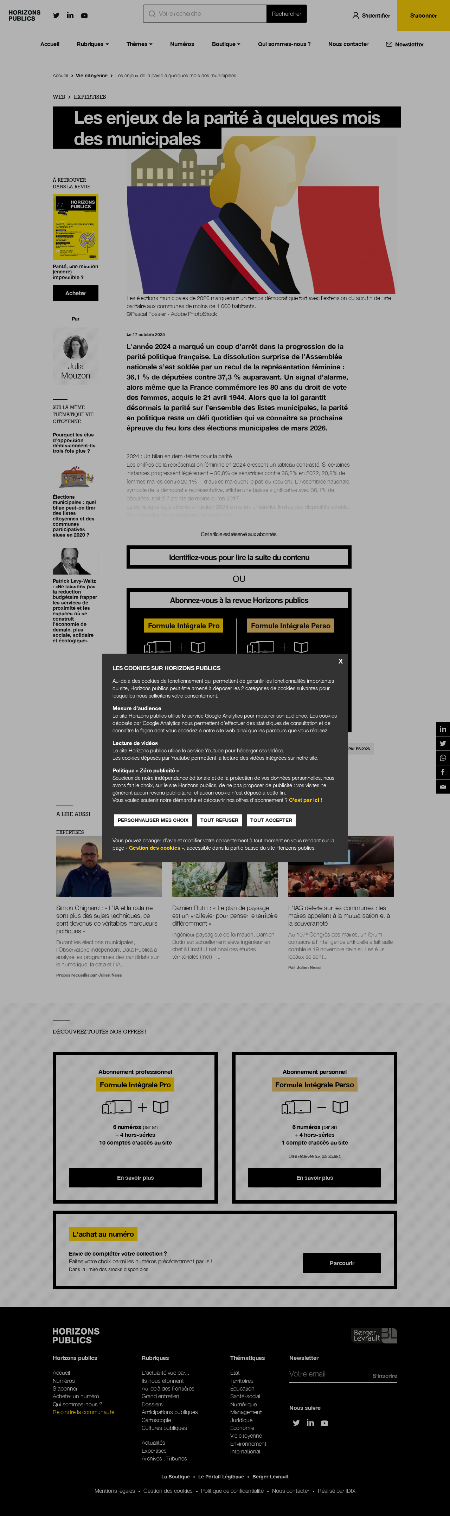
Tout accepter (271, 820)
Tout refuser (219, 820)
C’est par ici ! (305, 800)
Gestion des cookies (154, 848)
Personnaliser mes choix (153, 820)
